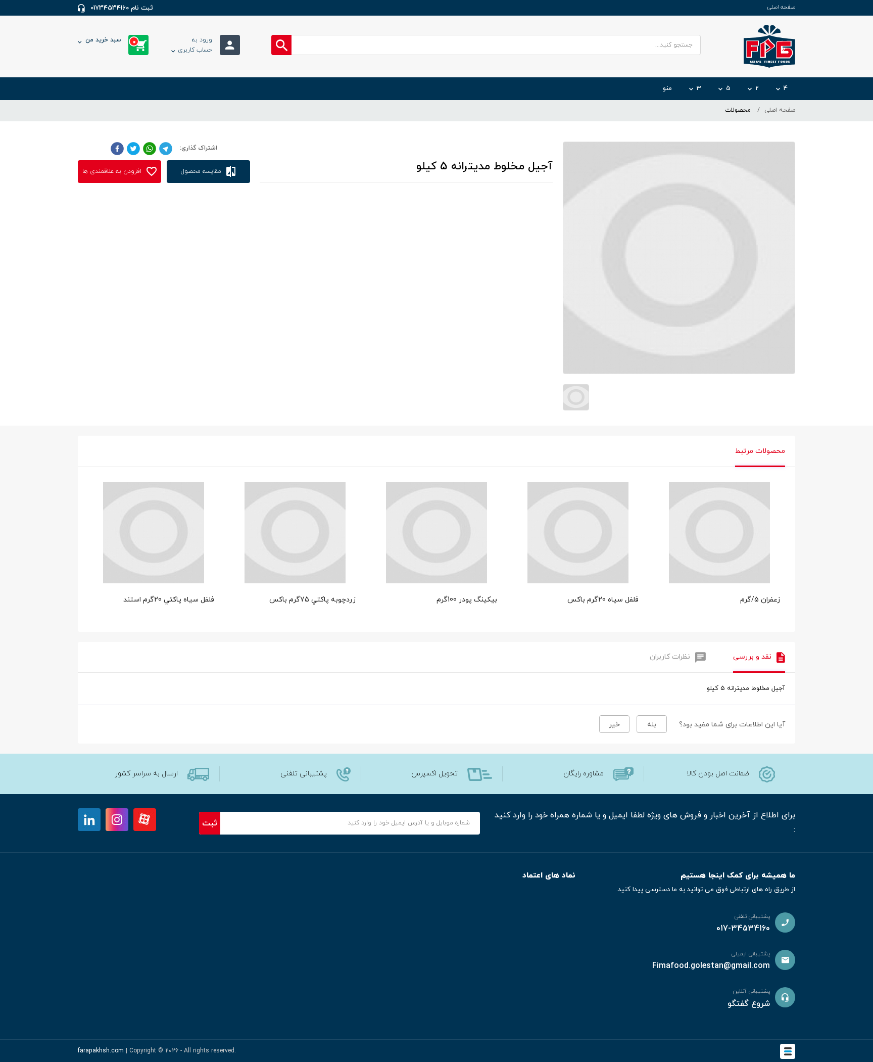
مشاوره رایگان (583, 773)
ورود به (195, 45)
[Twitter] (133, 148)
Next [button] (780, 523)
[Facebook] (117, 148)
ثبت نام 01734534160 (121, 8)
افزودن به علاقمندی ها (112, 171)
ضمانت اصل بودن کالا (718, 773)
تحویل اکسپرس (434, 773)
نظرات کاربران (670, 657)
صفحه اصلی (781, 7)
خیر (614, 724)
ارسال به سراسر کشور (146, 773)
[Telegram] (165, 148)
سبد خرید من (110, 41)
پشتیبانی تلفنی (303, 773)
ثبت (209, 823)
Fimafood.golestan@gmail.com (711, 966)
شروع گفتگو (749, 1003)
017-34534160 (743, 928)
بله (651, 724)
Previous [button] (93, 523)
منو (667, 88)
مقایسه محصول (202, 171)
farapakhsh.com (101, 1051)
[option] (719, 554)
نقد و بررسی (752, 657)
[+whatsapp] (149, 148)
